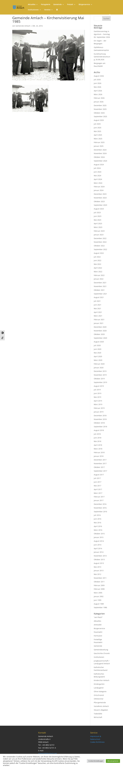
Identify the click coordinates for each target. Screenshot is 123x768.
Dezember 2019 (100, 371)
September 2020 (100, 338)
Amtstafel (97, 625)
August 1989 (99, 604)
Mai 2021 (97, 308)
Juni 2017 (97, 482)
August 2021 (99, 297)
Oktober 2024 (99, 157)
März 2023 (98, 227)
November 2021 (100, 286)
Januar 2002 (98, 596)
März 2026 (98, 94)
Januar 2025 (98, 146)
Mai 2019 (97, 397)
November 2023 (100, 198)
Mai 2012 (97, 574)
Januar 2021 (98, 323)
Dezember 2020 (100, 327)
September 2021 (100, 294)
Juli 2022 (97, 257)
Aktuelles (31, 5)
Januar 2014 (98, 552)
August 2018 (99, 430)
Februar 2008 (99, 589)
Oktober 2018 (99, 423)
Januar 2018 (98, 456)
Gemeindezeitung (101, 649)
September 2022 (100, 249)
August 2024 (99, 164)
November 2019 (100, 375)
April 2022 (98, 268)
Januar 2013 (98, 570)
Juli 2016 (97, 515)
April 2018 (98, 445)
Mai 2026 (97, 87)
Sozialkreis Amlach (101, 706)
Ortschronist (99, 695)
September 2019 (100, 382)
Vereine (47, 10)
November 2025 (100, 109)
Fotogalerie (45, 5)
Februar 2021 (99, 319)
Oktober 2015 (99, 533)
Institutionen (33, 10)
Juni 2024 (97, 172)
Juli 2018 (97, 434)
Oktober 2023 (99, 201)
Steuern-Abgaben (101, 710)
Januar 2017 (98, 500)
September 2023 (100, 205)
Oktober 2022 (99, 246)
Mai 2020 (97, 353)
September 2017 (100, 471)
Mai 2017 (97, 486)
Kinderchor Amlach (101, 680)
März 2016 (98, 530)
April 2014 (98, 548)
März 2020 (98, 360)
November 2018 (100, 419)
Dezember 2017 (100, 460)
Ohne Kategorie (100, 691)
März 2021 (98, 316)
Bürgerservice (84, 5)
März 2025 (98, 138)
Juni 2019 (97, 393)
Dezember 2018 (100, 415)
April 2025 (98, 135)
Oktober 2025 (99, 113)
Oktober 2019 (99, 378)
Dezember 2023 (100, 194)
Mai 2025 (97, 131)
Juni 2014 (97, 545)
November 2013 (100, 556)
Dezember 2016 (100, 504)
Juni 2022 (97, 260)
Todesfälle (98, 714)
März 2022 (98, 271)
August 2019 (99, 386)
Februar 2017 (99, 497)
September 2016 (100, 511)
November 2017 (100, 463)
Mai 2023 (97, 220)
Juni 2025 (97, 127)
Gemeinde (57, 5)
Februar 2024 (99, 186)
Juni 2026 (97, 83)
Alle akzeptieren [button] (113, 761)
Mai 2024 (97, 175)
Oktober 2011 (99, 582)
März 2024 (98, 183)
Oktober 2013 (99, 559)
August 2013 (99, 563)
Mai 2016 (97, 522)
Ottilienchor (98, 699)
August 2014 (99, 541)
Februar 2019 (99, 408)
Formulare (98, 636)
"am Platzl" (98, 617)
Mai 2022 (97, 264)
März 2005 (98, 593)
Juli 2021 (97, 301)
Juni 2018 (97, 438)
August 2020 (99, 342)
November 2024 (100, 153)
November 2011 (100, 578)
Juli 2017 (97, 478)
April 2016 (98, 526)
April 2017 (98, 489)
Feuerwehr (98, 632)
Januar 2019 (98, 412)
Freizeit (70, 5)
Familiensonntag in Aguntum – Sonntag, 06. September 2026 (102, 34)
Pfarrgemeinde (100, 702)
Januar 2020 (98, 367)
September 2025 (100, 116)
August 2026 (99, 76)
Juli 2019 (97, 389)
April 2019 (98, 401)
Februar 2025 (99, 142)
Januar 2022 (98, 279)
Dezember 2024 (100, 150)
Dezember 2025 (100, 105)
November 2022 (100, 242)
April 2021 (98, 312)
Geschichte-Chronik (102, 653)
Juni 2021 (97, 305)
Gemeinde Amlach (23, 26)
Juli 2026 (97, 79)
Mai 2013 (97, 567)
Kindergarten (99, 684)
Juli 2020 (97, 345)
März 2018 (98, 449)
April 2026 (98, 91)
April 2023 (98, 223)
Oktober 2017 (99, 467)
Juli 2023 (97, 212)
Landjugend (98, 688)
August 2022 (99, 253)
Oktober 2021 (99, 290)
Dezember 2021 (100, 282)
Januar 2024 (98, 190)
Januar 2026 (98, 102)
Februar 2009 (99, 585)
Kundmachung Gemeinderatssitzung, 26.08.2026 (102, 57)
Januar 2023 (98, 235)
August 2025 (99, 120)
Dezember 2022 (100, 238)
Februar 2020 (99, 364)
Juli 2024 (97, 168)
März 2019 (98, 404)
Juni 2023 (97, 216)
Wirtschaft (98, 717)
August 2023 (99, 209)
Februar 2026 (99, 98)
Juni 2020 (97, 349)
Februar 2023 (99, 231)
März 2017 (98, 493)
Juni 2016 (97, 519)
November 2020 (100, 331)
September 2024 (100, 161)
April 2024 (98, 179)
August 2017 (99, 474)
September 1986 (100, 607)
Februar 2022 (99, 275)
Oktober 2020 (99, 334)
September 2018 (100, 426)
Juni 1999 (97, 600)
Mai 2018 (97, 441)
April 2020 (98, 356)
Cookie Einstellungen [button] (95, 761)
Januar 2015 (98, 537)
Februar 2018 (99, 452)
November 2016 (100, 508)
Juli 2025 (97, 124)
